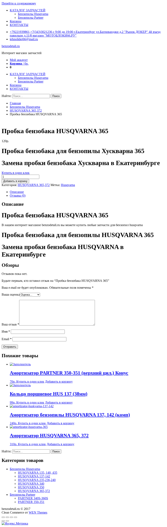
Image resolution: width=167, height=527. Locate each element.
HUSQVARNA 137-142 (34, 476)
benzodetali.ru (11, 46)
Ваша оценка (11, 294)
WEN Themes (38, 512)
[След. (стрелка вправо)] (7, 521)
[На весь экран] (11, 517)
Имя (6, 331)
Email (7, 339)
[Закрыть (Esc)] (3, 517)
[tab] (87, 192)
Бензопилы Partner (30, 17)
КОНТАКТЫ (19, 25)
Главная (15, 103)
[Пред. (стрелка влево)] (3, 521)
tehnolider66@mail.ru (24, 39)
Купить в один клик (16, 172)
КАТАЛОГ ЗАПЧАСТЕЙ (27, 10)
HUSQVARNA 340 (31, 483)
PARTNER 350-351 (31, 502)
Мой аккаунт (19, 60)
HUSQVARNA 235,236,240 (37, 480)
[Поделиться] (7, 517)
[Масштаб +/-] (15, 517)
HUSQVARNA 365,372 (26, 110)
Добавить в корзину (15, 181)
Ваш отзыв (10, 324)
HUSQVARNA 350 (31, 487)
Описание (17, 192)
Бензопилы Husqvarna (33, 14)
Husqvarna (68, 185)
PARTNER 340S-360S (33, 498)
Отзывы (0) (17, 195)
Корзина (15, 21)
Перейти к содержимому (19, 3)
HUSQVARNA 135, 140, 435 (37, 472)
